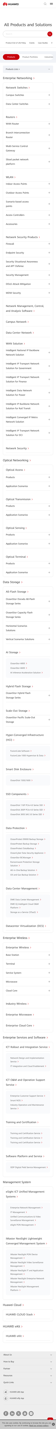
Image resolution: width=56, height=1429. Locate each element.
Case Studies (43, 43)
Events (31, 43)
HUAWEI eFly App (17, 1398)
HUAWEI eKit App (17, 1392)
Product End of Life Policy (16, 43)
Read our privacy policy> (39, 1426)
